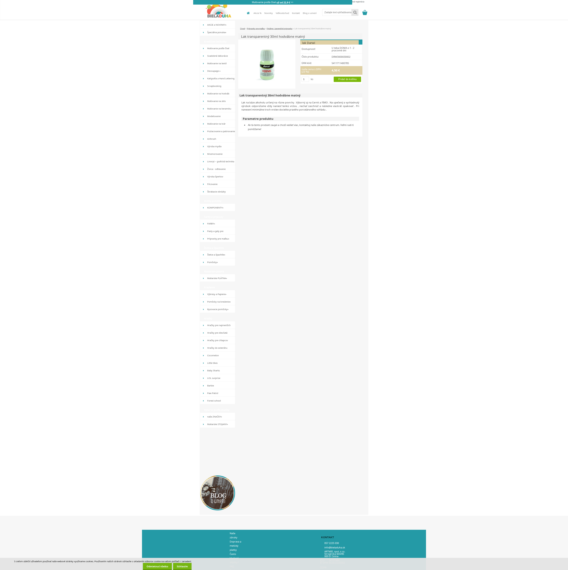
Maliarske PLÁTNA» (217, 278)
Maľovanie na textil (217, 63)
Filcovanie (212, 184)
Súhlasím (182, 566)
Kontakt (296, 13)
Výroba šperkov (215, 176)
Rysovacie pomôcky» (218, 309)
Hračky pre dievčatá (217, 332)
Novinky (268, 13)
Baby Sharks (213, 370)
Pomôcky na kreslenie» (219, 301)
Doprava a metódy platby (235, 546)
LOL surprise (213, 377)
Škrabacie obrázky (216, 191)
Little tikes (212, 362)
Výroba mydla (214, 146)
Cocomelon (213, 355)
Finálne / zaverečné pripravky (279, 28)
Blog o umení (310, 13)
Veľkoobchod (282, 13)
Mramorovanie (214, 153)
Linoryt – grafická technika (220, 161)
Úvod (242, 28)
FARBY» (211, 223)
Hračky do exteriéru (217, 347)
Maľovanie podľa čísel (218, 48)
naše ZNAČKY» (214, 416)
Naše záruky (233, 535)
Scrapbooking (214, 85)
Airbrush (211, 138)
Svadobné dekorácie (217, 55)
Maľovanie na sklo (216, 101)
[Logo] (220, 10)
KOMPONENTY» (215, 207)
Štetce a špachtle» (216, 254)
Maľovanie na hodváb (218, 93)
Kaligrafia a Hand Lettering (220, 78)
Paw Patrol (212, 393)
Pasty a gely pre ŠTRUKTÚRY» (215, 232)
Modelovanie (214, 116)
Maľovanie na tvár (216, 123)
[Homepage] (246, 13)
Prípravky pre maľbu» (218, 238)
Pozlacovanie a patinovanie (221, 131)
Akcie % (257, 13)
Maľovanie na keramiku (219, 108)
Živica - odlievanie (216, 168)
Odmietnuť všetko (157, 566)
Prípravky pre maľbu (256, 28)
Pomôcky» (212, 262)
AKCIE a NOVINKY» (216, 24)
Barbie (210, 385)
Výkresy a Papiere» (216, 294)
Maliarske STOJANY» (217, 424)
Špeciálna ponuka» (216, 32)
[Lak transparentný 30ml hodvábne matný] (267, 63)
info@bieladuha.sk (334, 547)
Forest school (214, 400)
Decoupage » (214, 70)
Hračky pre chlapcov (217, 340)
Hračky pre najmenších (219, 325)
